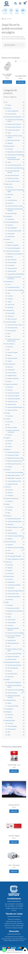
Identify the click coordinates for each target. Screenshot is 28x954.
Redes (7, 602)
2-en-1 (9, 284)
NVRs (8, 735)
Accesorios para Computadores (13, 116)
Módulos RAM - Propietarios (14, 478)
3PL (6, 102)
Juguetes (8, 438)
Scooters (9, 446)
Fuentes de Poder (11, 262)
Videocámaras (11, 236)
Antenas (9, 614)
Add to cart (7, 82)
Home (4, 18)
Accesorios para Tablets (13, 130)
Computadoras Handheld (13, 585)
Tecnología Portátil (11, 700)
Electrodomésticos (10, 364)
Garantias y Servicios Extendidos (15, 290)
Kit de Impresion (11, 330)
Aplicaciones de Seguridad (14, 682)
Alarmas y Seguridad (12, 668)
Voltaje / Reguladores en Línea (15, 559)
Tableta (9, 301)
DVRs (8, 732)
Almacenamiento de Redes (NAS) (15, 154)
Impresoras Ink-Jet (12, 401)
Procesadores (10, 265)
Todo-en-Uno (10, 304)
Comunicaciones (10, 310)
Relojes (9, 105)
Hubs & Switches (11, 640)
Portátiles (10, 296)
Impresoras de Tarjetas (13, 393)
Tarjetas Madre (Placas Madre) (15, 274)
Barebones (10, 256)
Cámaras (9, 671)
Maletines (8, 449)
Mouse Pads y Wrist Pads (13, 140)
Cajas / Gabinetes (11, 259)
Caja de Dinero (11, 582)
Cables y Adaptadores (12, 111)
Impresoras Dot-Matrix (13, 395)
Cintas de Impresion (12, 327)
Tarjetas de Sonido (12, 268)
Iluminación (10, 676)
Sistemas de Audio (12, 213)
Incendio (8, 413)
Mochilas (9, 466)
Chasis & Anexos (11, 622)
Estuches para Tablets (13, 455)
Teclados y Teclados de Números (15, 536)
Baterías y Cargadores (13, 245)
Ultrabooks (10, 307)
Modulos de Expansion (13, 643)
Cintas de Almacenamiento (14, 165)
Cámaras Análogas (12, 726)
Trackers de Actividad (12, 706)
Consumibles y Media (11, 322)
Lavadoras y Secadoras (13, 378)
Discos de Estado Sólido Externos (15, 168)
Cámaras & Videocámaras (12, 222)
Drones (9, 443)
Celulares (8, 239)
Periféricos (8, 515)
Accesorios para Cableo (13, 608)
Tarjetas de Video (11, 271)
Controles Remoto (12, 200)
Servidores (10, 299)
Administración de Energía (14, 665)
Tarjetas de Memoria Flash (14, 481)
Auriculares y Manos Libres (14, 518)
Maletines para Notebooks (14, 461)
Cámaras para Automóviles (14, 230)
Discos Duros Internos (13, 178)
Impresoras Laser (11, 404)
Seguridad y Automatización (13, 662)
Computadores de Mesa (13, 287)
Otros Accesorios (11, 114)
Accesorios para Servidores (14, 127)
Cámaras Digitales (12, 228)
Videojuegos (9, 712)
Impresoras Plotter (12, 410)
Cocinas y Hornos (11, 372)
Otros (8, 293)
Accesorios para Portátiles (14, 124)
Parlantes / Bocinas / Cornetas (15, 206)
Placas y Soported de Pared (14, 653)
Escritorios (10, 507)
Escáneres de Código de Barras (15, 591)
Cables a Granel (11, 619)
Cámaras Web (10, 233)
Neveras (9, 381)
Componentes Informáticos (13, 251)
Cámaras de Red (11, 729)
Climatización (11, 369)
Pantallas (9, 570)
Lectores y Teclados (12, 352)
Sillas (8, 513)
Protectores (10, 553)
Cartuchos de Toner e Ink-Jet (14, 325)
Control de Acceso (10, 343)
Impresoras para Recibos (13, 596)
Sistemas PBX (10, 313)
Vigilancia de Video (10, 720)
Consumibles (10, 588)
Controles (10, 717)
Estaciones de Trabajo (13, 593)
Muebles (8, 504)
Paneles (9, 355)
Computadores (9, 281)
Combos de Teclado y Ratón (14, 521)
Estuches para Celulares (13, 452)
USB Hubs (9, 539)
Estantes (9, 510)
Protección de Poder (11, 541)
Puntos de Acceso (11, 659)
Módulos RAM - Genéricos (13, 475)
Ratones (9, 530)
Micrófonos (10, 203)
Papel (8, 336)
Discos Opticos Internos (13, 181)
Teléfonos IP (10, 316)
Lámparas (10, 567)
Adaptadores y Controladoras (14, 152)
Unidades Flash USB (12, 484)
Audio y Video (9, 184)
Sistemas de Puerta (12, 358)
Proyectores (9, 562)
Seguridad (9, 143)
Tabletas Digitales (12, 533)
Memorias (8, 469)
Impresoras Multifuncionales (14, 407)
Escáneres (10, 390)
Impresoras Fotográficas (13, 398)
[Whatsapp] (4, 950)
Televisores (10, 495)
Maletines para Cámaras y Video (15, 458)
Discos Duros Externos (13, 175)
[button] (2, 11)
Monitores (8, 487)
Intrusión (8, 419)
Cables (9, 133)
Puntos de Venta (10, 576)
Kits (8, 349)
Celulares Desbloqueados (13, 248)
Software (8, 679)
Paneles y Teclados (12, 427)
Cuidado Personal (11, 375)
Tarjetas (9, 361)
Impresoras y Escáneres (12, 384)
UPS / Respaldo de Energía (14, 556)
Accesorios (8, 108)
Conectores (10, 625)
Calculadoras (9, 216)
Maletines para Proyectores (14, 464)
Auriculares (10, 194)
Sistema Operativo (12, 692)
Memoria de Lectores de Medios (15, 472)
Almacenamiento (10, 146)
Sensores (9, 435)
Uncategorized (9, 709)
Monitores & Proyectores (12, 498)
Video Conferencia (12, 319)
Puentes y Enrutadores (13, 656)
